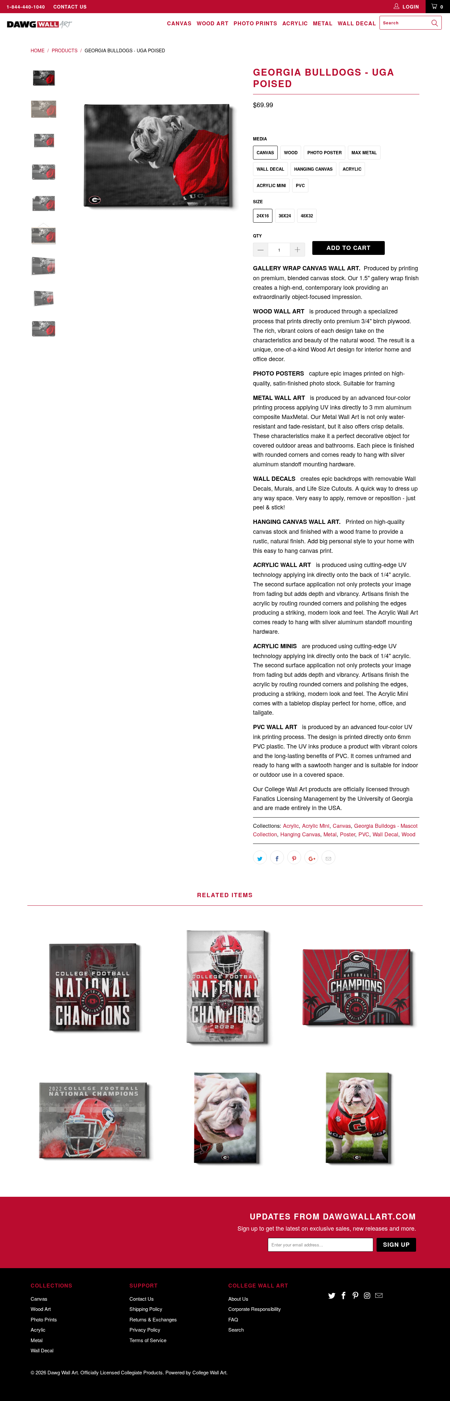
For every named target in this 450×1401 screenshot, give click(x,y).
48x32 (307, 215)
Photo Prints (255, 23)
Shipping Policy (145, 1308)
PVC (300, 185)
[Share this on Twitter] (260, 857)
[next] (237, 154)
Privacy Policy (144, 1329)
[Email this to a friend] (328, 857)
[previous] (77, 154)
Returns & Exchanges (153, 1319)
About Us (238, 1298)
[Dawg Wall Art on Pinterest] (355, 1296)
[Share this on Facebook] (277, 857)
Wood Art (213, 23)
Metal (323, 23)
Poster (347, 834)
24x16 (263, 215)
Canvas (179, 23)
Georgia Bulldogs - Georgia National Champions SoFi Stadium (356, 986)
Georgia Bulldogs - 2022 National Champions (225, 986)
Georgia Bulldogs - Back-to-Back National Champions (93, 986)
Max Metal (364, 152)
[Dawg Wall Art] (39, 24)
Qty (257, 236)
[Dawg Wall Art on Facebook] (344, 1296)
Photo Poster (324, 152)
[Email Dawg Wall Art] (379, 1296)
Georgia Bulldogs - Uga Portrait (225, 1119)
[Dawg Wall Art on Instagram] (367, 1296)
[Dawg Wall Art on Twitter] (332, 1296)
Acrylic (295, 23)
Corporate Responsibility (254, 1308)
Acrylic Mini (271, 185)
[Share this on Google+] (311, 857)
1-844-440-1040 (26, 6)
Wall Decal (357, 23)
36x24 (285, 215)
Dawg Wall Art (62, 1372)
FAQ (233, 1319)
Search (236, 1329)
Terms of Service (147, 1340)
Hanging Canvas (313, 169)
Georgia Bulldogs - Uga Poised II (356, 1119)
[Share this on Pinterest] (294, 857)
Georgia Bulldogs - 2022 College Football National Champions (93, 1119)
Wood (290, 152)
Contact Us (70, 6)
